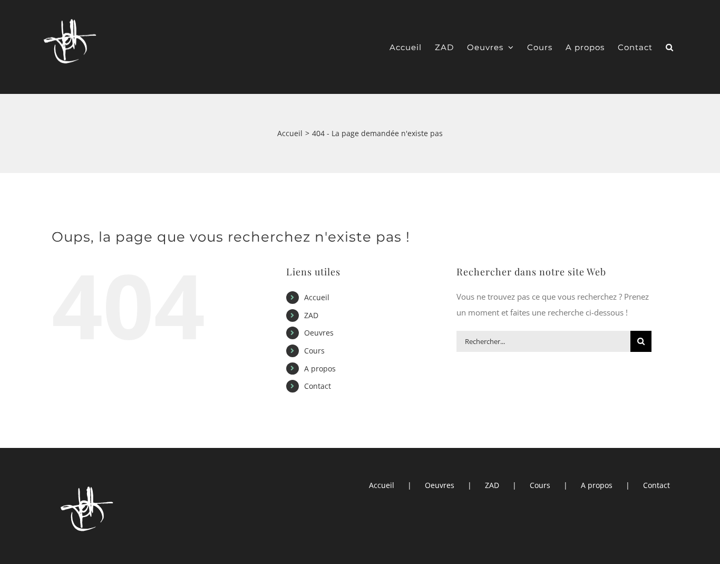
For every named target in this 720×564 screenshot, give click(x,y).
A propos (320, 369)
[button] (670, 47)
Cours (314, 351)
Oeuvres (319, 333)
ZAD (311, 315)
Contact (317, 386)
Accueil (316, 297)
